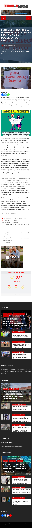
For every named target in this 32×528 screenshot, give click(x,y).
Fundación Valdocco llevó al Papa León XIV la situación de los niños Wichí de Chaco (21, 491)
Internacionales (13, 461)
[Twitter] (5, 94)
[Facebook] (2, 94)
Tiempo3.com (18, 295)
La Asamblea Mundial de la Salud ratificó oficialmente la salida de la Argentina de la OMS (21, 502)
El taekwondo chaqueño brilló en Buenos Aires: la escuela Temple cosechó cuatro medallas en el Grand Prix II (20, 336)
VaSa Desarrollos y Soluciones (21, 524)
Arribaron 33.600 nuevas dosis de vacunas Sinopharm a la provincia (23, 236)
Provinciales (5, 315)
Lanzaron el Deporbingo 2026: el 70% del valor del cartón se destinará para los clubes (20, 357)
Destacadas (16, 219)
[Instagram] (8, 515)
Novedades (22, 313)
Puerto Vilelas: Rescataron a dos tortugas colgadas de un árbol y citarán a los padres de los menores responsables (21, 430)
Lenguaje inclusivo (14, 224)
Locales (10, 313)
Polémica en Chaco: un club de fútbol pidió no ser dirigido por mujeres (21, 346)
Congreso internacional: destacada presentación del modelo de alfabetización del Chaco (20, 481)
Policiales (16, 388)
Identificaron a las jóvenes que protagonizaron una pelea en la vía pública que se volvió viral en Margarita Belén (21, 419)
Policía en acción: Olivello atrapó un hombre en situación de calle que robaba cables (20, 409)
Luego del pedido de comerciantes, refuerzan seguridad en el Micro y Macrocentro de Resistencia (9, 237)
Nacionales (24, 219)
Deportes (5, 313)
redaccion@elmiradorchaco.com (13, 446)
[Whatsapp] (8, 94)
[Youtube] (10, 515)
